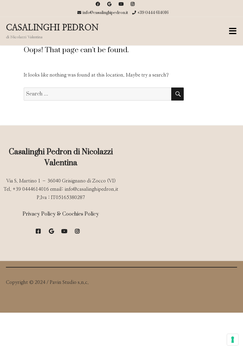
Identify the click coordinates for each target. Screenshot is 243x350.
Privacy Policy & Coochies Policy (61, 214)
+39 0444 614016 (153, 12)
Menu (232, 31)
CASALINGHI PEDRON (52, 28)
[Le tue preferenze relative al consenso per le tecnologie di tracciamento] (232, 339)
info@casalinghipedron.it (105, 12)
